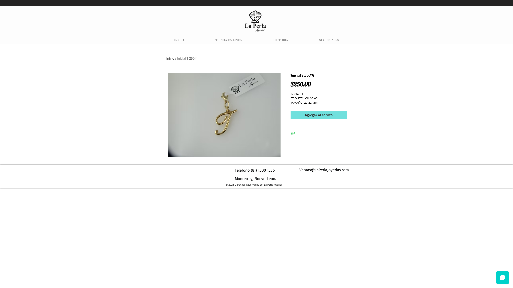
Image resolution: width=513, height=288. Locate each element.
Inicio (170, 58)
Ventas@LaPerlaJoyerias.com (324, 169)
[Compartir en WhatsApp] (293, 133)
